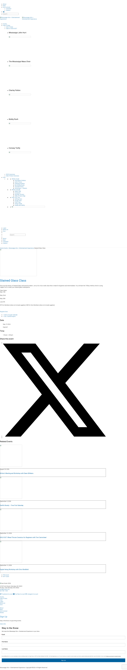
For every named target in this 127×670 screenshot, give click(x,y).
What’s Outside (16, 190)
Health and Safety (20, 205)
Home (2, 248)
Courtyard (17, 193)
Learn (4, 228)
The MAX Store (19, 186)
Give (4, 231)
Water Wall (18, 191)
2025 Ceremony (10, 174)
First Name (5, 641)
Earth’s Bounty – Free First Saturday (11, 505)
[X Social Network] (54, 436)
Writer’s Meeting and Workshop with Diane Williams (16, 473)
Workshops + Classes (21, 188)
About (4, 4)
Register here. (4, 311)
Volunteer (8, 8)
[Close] (1, 246)
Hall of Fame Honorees (12, 176)
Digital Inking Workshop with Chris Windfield (14, 569)
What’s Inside (15, 179)
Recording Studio (20, 185)
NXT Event (6, 576)
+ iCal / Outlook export (9, 316)
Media (2, 612)
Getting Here (18, 199)
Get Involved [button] (6, 7)
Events (5, 24)
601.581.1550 (4, 591)
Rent (4, 5)
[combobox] (11, 14)
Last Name (5, 648)
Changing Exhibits (20, 183)
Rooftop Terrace (19, 194)
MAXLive (5, 229)
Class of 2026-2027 (11, 28)
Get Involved (3, 611)
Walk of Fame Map (20, 196)
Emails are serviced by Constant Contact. (113, 656)
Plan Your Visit (16, 197)
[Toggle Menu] (1, 1)
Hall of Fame (9, 27)
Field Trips (18, 202)
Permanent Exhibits (20, 180)
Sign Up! (63, 660)
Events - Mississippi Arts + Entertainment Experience (19, 248)
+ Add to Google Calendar (10, 315)
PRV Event (6, 575)
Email (3, 634)
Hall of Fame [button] (6, 25)
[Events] (4, 11)
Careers (8, 10)
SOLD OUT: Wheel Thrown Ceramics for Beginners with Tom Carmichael (23, 537)
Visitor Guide (18, 203)
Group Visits (18, 200)
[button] (3, 624)
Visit (4, 177)
